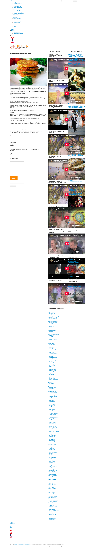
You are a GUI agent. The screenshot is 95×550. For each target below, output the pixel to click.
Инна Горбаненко (52, 408)
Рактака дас (51, 460)
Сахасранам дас (52, 473)
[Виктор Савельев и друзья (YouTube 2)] (12, 37)
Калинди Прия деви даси (53, 410)
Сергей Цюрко (51, 491)
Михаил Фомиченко (52, 430)
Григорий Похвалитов (53, 379)
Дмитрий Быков (51, 388)
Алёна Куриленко (52, 330)
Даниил (50, 382)
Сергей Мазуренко (52, 488)
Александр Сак (51, 320)
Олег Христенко (51, 447)
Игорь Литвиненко (52, 406)
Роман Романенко (52, 467)
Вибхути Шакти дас (52, 360)
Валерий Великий (52, 355)
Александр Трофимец (53, 322)
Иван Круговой (51, 401)
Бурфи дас (50, 348)
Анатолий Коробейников (53, 334)
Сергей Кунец (51, 487)
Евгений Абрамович (52, 396)
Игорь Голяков (51, 404)
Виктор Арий (51, 362)
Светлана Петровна (52, 475)
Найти (74, 1)
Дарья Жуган (51, 383)
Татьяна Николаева (52, 505)
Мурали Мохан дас (52, 432)
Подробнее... (70, 101)
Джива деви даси (52, 387)
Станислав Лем (51, 493)
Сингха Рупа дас (52, 492)
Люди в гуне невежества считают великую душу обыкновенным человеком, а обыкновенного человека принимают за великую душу (76, 106)
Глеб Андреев (51, 374)
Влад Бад (50, 366)
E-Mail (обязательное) (14, 162)
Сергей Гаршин (51, 483)
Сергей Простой (51, 489)
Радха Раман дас (52, 457)
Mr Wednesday (51, 519)
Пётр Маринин (51, 454)
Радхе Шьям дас (52, 458)
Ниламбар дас (51, 440)
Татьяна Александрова (53, 500)
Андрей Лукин (51, 335)
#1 (10, 148)
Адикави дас (51, 312)
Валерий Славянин (52, 357)
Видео (11, 527)
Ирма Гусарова (51, 409)
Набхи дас (50, 434)
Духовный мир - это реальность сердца (73, 261)
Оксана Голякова (52, 443)
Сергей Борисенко (52, 479)
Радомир (50, 456)
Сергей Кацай (51, 485)
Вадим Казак (51, 352)
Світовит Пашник (52, 476)
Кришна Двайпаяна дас (53, 417)
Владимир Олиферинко (53, 371)
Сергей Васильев (52, 480)
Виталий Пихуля (51, 365)
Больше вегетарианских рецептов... (75, 181)
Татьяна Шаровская (52, 506)
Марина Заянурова (52, 425)
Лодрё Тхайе (51, 421)
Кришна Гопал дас (52, 415)
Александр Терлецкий (53, 321)
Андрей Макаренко (52, 336)
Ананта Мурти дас (52, 332)
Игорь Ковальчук (51, 405)
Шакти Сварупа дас (52, 511)
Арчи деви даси (51, 344)
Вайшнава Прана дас (53, 353)
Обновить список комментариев (16, 151)
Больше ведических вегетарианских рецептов (19, 137)
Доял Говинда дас (52, 391)
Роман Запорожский (52, 466)
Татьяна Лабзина (52, 504)
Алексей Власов (51, 323)
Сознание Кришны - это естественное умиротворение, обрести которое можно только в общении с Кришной (75, 192)
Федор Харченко (52, 509)
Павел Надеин (51, 449)
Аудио (11, 526)
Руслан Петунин (51, 469)
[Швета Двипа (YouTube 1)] (12, 35)
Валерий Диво (51, 356)
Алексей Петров (51, 326)
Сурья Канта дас (52, 497)
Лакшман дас (51, 418)
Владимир (50, 367)
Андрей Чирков (51, 338)
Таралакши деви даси (53, 498)
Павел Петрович (51, 450)
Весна (69, 242)
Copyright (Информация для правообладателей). (22, 544)
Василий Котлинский (52, 358)
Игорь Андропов (51, 402)
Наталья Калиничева (52, 437)
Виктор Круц (51, 364)
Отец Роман (51, 448)
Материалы (12, 524)
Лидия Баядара (51, 419)
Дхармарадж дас (52, 393)
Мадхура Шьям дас (52, 422)
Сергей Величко (51, 482)
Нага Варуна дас (52, 435)
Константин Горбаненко (53, 412)
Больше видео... (51, 305)
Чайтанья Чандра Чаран (53, 510)
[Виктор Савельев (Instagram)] (12, 42)
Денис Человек (51, 386)
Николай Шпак (51, 439)
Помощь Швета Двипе (74, 286)
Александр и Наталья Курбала (54, 316)
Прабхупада (12, 523)
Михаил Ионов (51, 428)
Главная (11, 522)
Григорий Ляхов (51, 378)
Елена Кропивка (51, 399)
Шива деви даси (51, 515)
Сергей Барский (51, 478)
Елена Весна (51, 397)
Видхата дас (51, 361)
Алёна (49, 329)
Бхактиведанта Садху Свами (54, 349)
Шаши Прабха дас (52, 514)
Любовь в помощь (73, 223)
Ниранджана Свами (52, 441)
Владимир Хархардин (53, 373)
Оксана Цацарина (52, 444)
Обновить (12, 181)
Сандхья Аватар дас (52, 470)
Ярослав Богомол (52, 518)
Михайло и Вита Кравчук (53, 431)
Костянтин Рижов (52, 414)
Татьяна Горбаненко (52, 501)
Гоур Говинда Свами (52, 377)
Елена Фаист (51, 400)
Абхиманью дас (51, 313)
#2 (10, 144)
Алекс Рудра (51, 314)
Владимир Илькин (52, 369)
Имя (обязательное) (14, 158)
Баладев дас (51, 347)
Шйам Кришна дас (52, 517)
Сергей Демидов (52, 484)
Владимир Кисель (52, 370)
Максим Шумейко (52, 423)
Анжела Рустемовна (52, 339)
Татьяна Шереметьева (53, 508)
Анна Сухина (51, 343)
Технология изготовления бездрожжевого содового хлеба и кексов (75, 155)
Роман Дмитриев (52, 465)
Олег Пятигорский (52, 445)
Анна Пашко (51, 342)
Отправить (13, 186)
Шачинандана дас (52, 513)
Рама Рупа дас (51, 461)
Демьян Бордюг (51, 384)
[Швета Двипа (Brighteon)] (12, 40)
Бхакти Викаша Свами (53, 351)
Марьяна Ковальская (52, 427)
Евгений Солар (51, 395)
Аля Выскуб (50, 331)
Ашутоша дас (51, 345)
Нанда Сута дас (51, 436)
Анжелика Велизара (52, 340)
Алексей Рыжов (51, 327)
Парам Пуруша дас (52, 452)
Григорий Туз (51, 380)
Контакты (12, 528)
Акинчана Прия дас (52, 310)
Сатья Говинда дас (52, 471)
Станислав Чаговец (52, 496)
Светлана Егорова (52, 474)
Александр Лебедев (52, 318)
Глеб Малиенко (51, 375)
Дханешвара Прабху (52, 392)
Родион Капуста (51, 463)
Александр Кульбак (52, 317)
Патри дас (50, 453)
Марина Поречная (52, 426)
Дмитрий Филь (51, 390)
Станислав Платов (52, 495)
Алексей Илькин (51, 325)
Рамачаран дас (51, 462)
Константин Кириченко (53, 413)
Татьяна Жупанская (52, 502)
